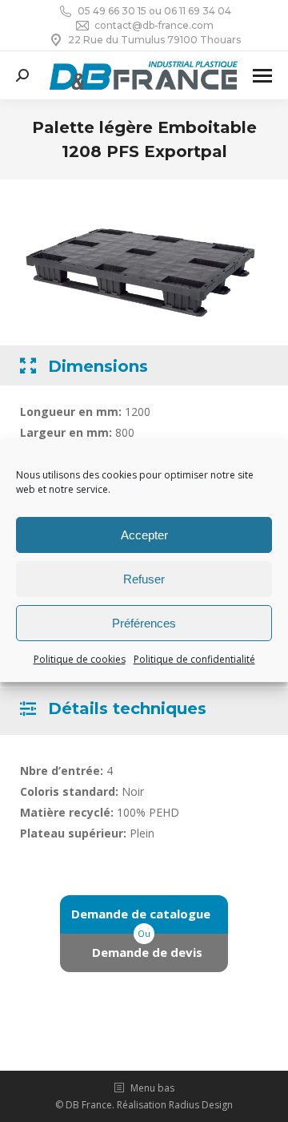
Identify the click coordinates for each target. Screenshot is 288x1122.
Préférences (144, 623)
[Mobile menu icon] (262, 76)
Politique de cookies (80, 659)
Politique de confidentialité (194, 659)
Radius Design (201, 1105)
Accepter (144, 535)
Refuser (144, 579)
